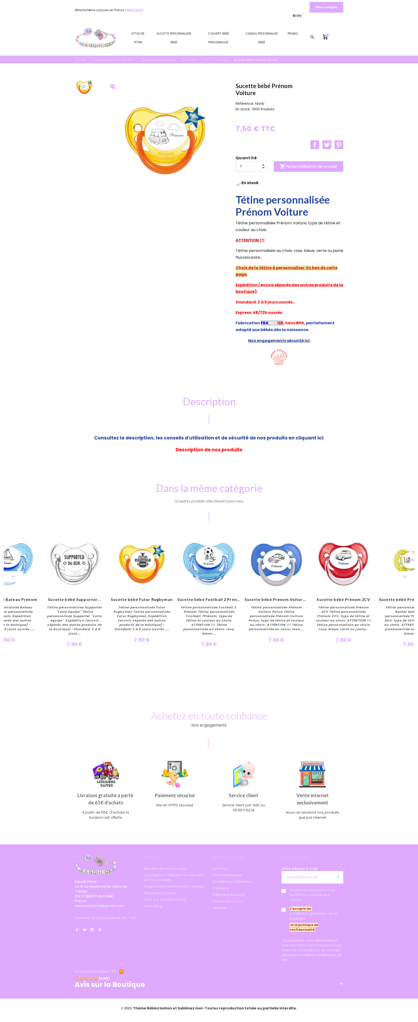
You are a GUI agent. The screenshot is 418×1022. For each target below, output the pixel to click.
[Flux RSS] (121, 971)
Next (404, 576)
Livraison (220, 868)
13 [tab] (241, 677)
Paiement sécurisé (229, 894)
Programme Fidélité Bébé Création (174, 886)
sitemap (220, 907)
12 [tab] (234, 677)
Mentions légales (227, 875)
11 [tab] (227, 677)
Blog (297, 16)
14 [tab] (248, 677)
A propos (221, 888)
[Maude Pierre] (96, 38)
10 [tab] (219, 677)
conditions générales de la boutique (313, 916)
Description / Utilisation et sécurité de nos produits (173, 877)
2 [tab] (161, 677)
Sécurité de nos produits (165, 868)
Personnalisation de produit (308, 166)
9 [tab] (212, 677)
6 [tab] (190, 677)
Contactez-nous (227, 901)
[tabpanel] (209, 590)
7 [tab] (198, 677)
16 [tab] (263, 677)
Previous (13, 576)
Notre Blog (153, 906)
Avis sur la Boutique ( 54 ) (96, 971)
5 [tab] (183, 677)
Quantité (246, 158)
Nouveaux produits (160, 893)
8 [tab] (205, 677)
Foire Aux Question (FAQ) (165, 899)
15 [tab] (256, 677)
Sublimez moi (190, 1008)
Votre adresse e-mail (299, 868)
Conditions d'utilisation (232, 881)
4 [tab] (176, 677)
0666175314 (134, 10)
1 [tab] (154, 677)
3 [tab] (169, 677)
